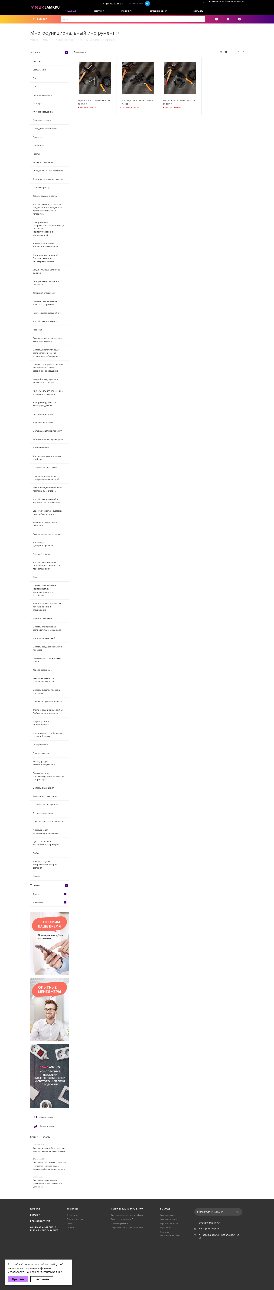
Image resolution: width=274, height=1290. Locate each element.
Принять (18, 1279)
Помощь (165, 1208)
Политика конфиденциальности (170, 1233)
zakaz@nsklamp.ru (135, 3)
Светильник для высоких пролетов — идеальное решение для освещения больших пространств (49, 1165)
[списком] (243, 52)
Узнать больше (52, 1272)
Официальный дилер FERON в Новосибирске (44, 1229)
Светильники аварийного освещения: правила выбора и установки (47, 1183)
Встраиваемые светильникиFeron (127, 1227)
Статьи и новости (40, 1136)
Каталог (35, 1215)
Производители (40, 1221)
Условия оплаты (167, 1215)
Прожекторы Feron (119, 1223)
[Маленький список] (221, 52)
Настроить (42, 1279)
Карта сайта (165, 1227)
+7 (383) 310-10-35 (113, 3)
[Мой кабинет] (242, 11)
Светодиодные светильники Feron (127, 1215)
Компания (73, 1208)
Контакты (71, 1227)
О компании (72, 1215)
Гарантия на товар (169, 1223)
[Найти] (201, 19)
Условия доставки (168, 1219)
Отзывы (70, 1223)
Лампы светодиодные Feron (124, 1219)
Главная (35, 1208)
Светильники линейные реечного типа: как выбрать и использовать (49, 1150)
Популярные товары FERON (127, 1208)
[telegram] (147, 3)
